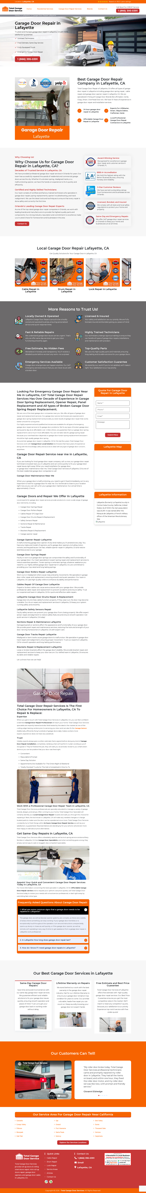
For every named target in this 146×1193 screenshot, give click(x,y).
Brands (90, 9)
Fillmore (19, 1128)
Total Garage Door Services (72, 1191)
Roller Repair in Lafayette (43, 290)
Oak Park (19, 1136)
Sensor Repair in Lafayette (79, 290)
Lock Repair (51, 1165)
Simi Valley (99, 1121)
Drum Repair (52, 1162)
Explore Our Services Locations (73, 1142)
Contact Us (102, 9)
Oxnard (58, 1124)
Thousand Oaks (100, 1128)
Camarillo (19, 1121)
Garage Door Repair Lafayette (44, 15)
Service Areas (52, 1169)
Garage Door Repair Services (70, 9)
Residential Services (45, 9)
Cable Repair (52, 1158)
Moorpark (19, 1132)
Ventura (98, 1132)
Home (29, 9)
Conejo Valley (21, 1124)
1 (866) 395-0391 (27, 59)
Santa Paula (60, 1132)
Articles (50, 1173)
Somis (97, 1124)
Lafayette (26, 15)
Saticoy (58, 1136)
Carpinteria (98, 1136)
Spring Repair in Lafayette (115, 290)
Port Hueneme (61, 1128)
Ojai (57, 1121)
